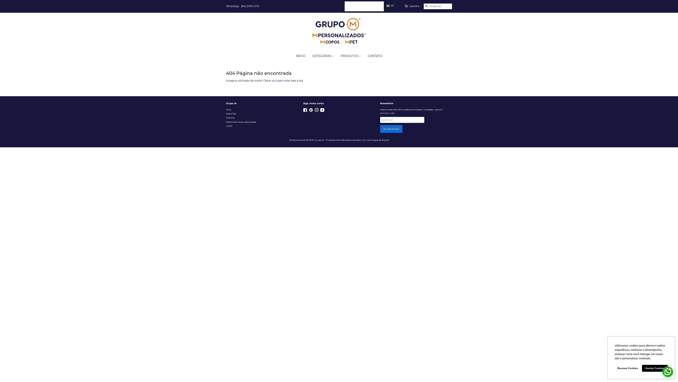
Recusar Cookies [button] (627, 368)
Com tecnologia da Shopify (375, 140)
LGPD (229, 126)
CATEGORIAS (322, 56)
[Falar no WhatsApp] (667, 371)
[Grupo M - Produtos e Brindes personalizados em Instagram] (317, 110)
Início (228, 109)
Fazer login (354, 6)
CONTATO (375, 56)
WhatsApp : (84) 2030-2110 (242, 6)
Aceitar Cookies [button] (654, 368)
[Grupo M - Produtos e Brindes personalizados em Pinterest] (311, 110)
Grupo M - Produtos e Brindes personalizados (338, 140)
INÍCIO (300, 56)
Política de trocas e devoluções (241, 122)
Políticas (230, 117)
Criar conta (374, 6)
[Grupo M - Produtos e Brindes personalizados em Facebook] (305, 110)
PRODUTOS (350, 56)
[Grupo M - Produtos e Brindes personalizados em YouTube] (322, 110)
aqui (274, 80)
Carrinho (414, 6)
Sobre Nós (231, 113)
